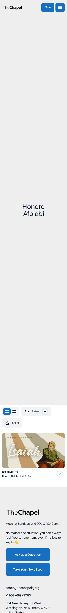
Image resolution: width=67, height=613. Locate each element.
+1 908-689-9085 (18, 595)
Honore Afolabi (10, 476)
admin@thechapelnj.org (22, 588)
